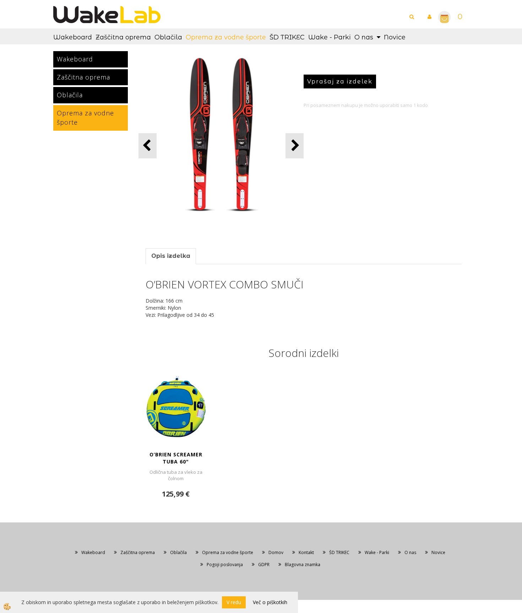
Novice (395, 37)
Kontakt (306, 552)
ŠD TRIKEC (287, 37)
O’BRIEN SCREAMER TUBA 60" (175, 458)
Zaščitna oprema (123, 37)
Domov (275, 552)
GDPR (264, 565)
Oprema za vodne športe (226, 37)
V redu (234, 602)
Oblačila (168, 37)
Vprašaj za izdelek (340, 81)
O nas (363, 37)
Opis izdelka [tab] (170, 256)
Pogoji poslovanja (225, 565)
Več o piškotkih (270, 602)
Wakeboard (72, 37)
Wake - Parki (329, 37)
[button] (295, 145)
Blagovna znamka (302, 565)
